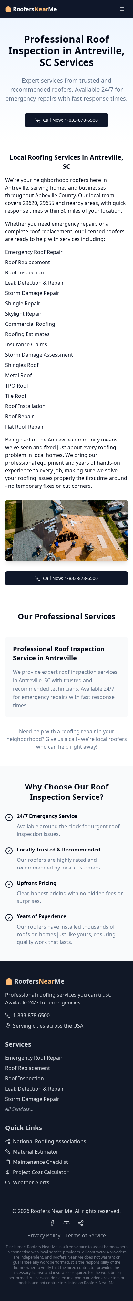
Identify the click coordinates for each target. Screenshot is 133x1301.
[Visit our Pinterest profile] (80, 1223)
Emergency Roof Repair (34, 251)
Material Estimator (35, 1151)
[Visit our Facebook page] (52, 1223)
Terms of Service (86, 1235)
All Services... (19, 1109)
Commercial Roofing (30, 323)
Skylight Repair (23, 313)
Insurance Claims (26, 344)
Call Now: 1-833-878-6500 (70, 120)
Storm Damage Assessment (39, 354)
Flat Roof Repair (24, 426)
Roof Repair (19, 416)
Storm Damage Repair (32, 293)
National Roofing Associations (49, 1141)
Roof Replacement (27, 262)
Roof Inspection (24, 272)
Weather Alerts (31, 1182)
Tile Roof (15, 395)
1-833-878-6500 (31, 1015)
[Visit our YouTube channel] (66, 1223)
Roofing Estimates (27, 334)
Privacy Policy (43, 1235)
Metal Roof (18, 375)
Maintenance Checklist (40, 1161)
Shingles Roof (22, 365)
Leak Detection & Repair (34, 282)
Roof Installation (25, 406)
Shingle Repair (22, 303)
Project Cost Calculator (41, 1172)
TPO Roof (16, 385)
